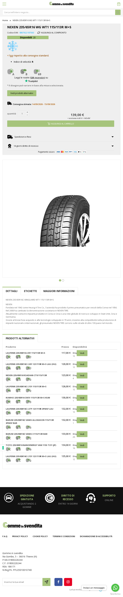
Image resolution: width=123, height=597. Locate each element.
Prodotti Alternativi (20, 338)
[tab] (11, 291)
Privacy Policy (20, 536)
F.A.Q (4, 536)
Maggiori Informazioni (59, 291)
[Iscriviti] (46, 582)
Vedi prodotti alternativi (21, 93)
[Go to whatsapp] (115, 588)
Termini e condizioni (64, 536)
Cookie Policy (40, 536)
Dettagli (11, 291)
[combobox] (61, 12)
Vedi (82, 353)
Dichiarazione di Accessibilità (96, 536)
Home (5, 20)
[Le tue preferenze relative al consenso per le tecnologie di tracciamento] (3, 448)
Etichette (30, 291)
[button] (60, 280)
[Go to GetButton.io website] (115, 594)
